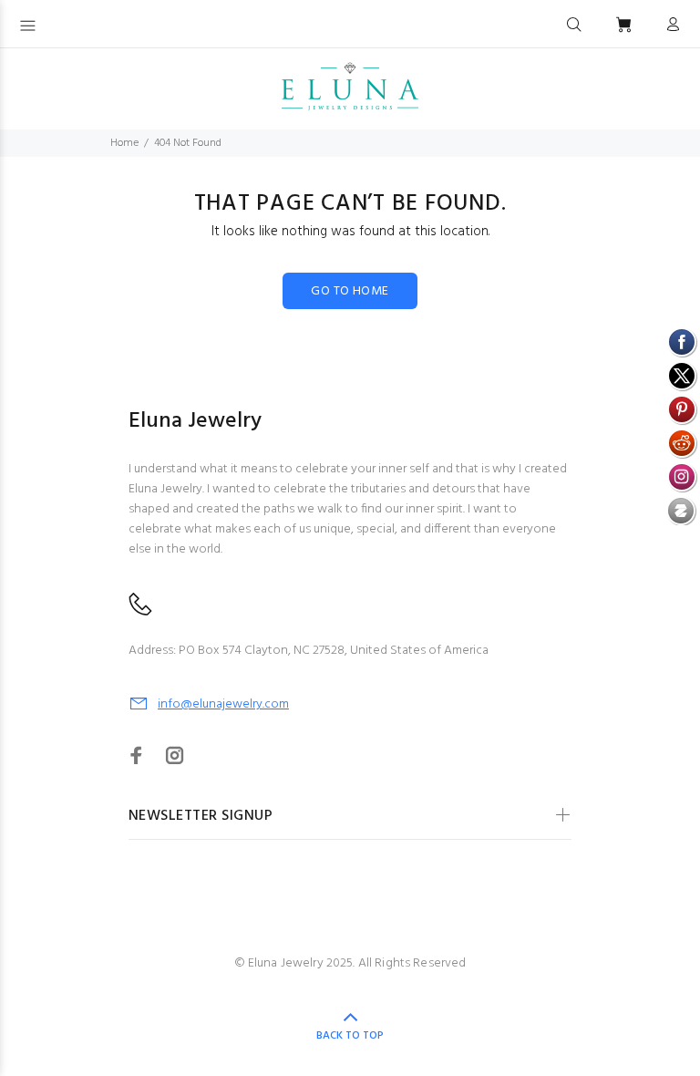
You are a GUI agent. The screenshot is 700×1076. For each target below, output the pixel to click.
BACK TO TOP (350, 1036)
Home (124, 143)
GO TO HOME (349, 291)
